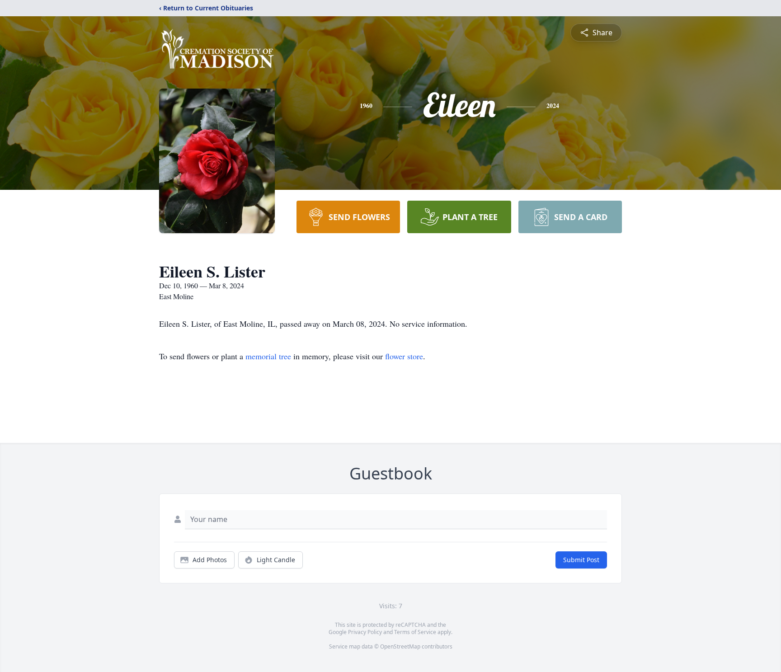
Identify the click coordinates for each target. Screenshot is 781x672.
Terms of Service (415, 632)
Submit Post (581, 559)
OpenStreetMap (400, 646)
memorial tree (268, 356)
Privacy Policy (365, 632)
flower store (404, 356)
